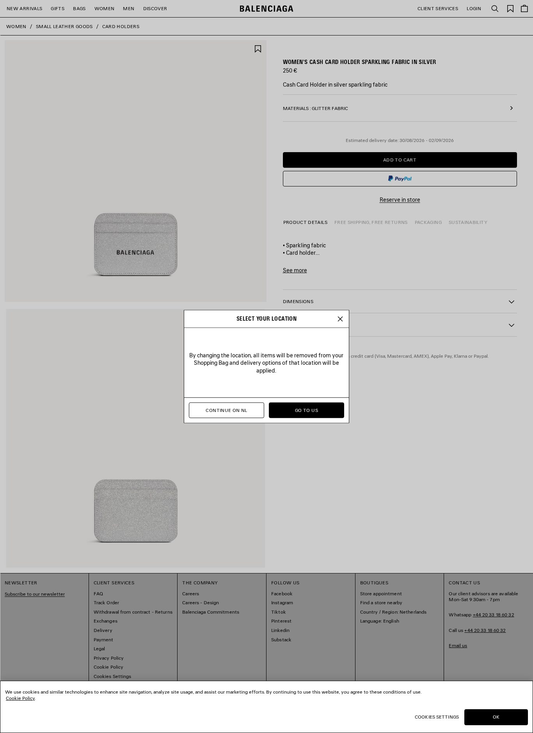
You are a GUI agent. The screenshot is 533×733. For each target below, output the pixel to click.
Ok (496, 717)
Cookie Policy (20, 698)
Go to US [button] (306, 410)
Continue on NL (226, 410)
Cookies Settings (437, 717)
